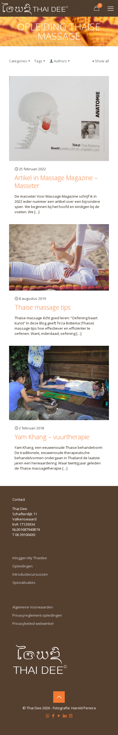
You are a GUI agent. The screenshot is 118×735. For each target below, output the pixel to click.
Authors (60, 60)
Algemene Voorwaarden (32, 607)
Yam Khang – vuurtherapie (52, 436)
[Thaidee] (34, 8)
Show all (102, 60)
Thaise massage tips (43, 307)
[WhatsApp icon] (48, 715)
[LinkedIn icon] (65, 715)
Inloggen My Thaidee (29, 557)
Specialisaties (23, 582)
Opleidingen (22, 566)
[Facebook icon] (53, 715)
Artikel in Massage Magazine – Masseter (56, 181)
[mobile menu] (110, 8)
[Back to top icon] (59, 697)
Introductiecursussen (30, 574)
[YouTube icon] (59, 715)
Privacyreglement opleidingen (37, 615)
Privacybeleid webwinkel (33, 623)
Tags (38, 60)
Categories (18, 60)
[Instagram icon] (71, 715)
